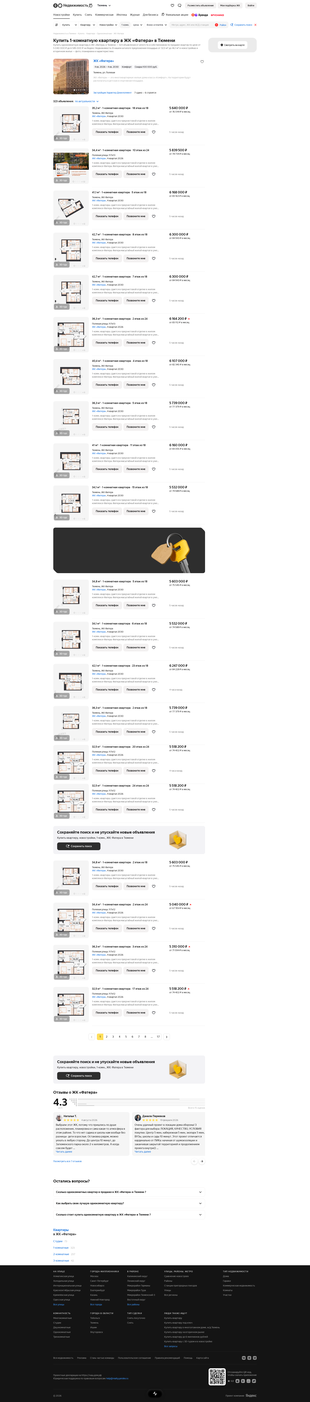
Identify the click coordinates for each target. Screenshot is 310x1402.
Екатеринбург (97, 1290)
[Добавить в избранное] (202, 62)
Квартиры (61, 1230)
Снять (130, 1322)
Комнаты (227, 1290)
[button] (179, 5)
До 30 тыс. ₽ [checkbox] (67, 555)
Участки (227, 1295)
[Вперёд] (202, 1161)
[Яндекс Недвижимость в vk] (244, 1358)
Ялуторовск (96, 1332)
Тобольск (95, 1318)
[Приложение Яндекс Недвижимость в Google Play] (243, 1381)
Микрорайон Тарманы (138, 1285)
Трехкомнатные (61, 1336)
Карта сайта (202, 1358)
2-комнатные (61, 1254)
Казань (94, 1295)
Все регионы (171, 1295)
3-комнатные (61, 1260)
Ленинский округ (136, 1281)
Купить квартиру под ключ (178, 1322)
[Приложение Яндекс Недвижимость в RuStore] (254, 1381)
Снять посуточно (136, 1318)
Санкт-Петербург (99, 1281)
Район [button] (223, 25)
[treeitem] (62, 15)
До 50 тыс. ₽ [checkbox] (88, 555)
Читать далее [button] (64, 1151)
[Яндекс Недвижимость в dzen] (249, 1358)
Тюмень (96, 113)
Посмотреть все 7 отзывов (67, 1161)
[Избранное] (172, 5)
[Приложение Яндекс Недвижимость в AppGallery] (248, 1381)
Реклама (81, 1358)
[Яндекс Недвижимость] (73, 5)
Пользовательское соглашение (134, 1358)
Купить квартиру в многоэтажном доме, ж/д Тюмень (192, 1327)
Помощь (188, 1358)
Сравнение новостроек (176, 1276)
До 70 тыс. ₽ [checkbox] (110, 555)
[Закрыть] (255, 25)
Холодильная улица (63, 1281)
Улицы (167, 1290)
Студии (57, 1241)
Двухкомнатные (62, 1327)
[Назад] (194, 1161)
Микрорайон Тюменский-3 (141, 1295)
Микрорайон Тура (136, 1290)
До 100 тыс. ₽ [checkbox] (132, 555)
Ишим (93, 1327)
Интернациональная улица (67, 1285)
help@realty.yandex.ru (117, 1378)
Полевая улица (100, 155)
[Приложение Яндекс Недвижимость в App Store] (237, 1381)
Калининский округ (137, 1276)
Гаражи (227, 1281)
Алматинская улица (63, 1276)
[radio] (106, 1037)
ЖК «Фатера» (99, 116)
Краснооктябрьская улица (66, 1290)
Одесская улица (61, 1299)
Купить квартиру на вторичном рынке (184, 1332)
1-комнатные (61, 1247)
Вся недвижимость (63, 1358)
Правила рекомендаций (167, 1358)
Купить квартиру (173, 1318)
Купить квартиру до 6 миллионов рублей (186, 1336)
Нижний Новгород (100, 1299)
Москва (94, 1276)
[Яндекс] (251, 1395)
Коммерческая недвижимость (239, 1285)
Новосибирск (97, 1285)
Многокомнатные (62, 1318)
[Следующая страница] (166, 1036)
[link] (251, 5)
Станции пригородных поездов (180, 1285)
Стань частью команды (102, 1358)
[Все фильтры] (56, 25)
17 (158, 1036)
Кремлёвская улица (63, 1295)
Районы (168, 1281)
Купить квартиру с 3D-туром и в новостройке (188, 1341)
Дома (226, 1276)
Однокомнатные (62, 1332)
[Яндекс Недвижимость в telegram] (255, 1358)
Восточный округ (136, 1299)
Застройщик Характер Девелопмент (112, 92)
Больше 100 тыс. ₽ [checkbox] (71, 564)
